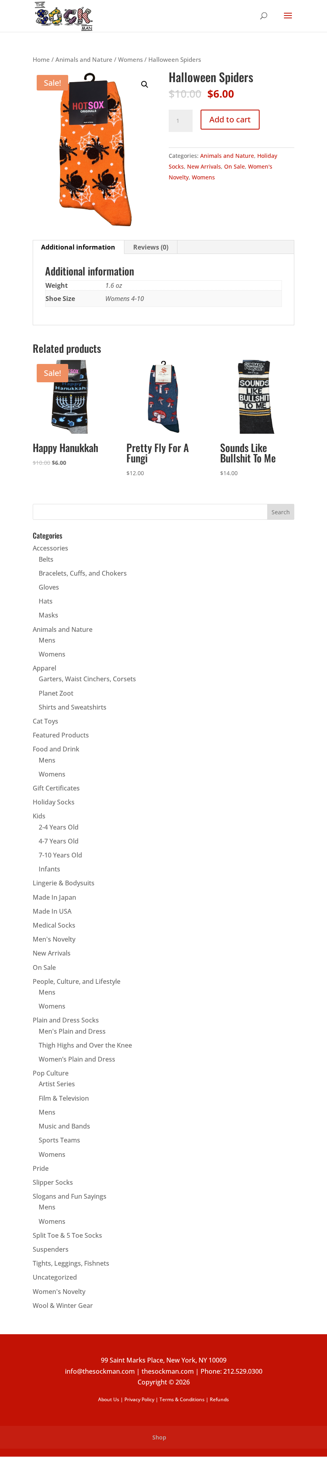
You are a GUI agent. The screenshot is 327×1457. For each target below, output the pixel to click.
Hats (46, 601)
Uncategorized (55, 1277)
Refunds (219, 1399)
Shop (159, 1437)
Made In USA (52, 911)
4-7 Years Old (59, 841)
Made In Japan (54, 897)
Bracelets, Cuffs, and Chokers (83, 573)
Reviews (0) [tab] (150, 247)
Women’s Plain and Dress (77, 1059)
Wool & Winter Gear (63, 1305)
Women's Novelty (59, 1291)
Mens (47, 640)
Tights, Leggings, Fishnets (71, 1263)
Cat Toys (45, 721)
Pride (41, 1168)
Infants (49, 869)
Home (41, 59)
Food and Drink (56, 749)
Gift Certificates (56, 788)
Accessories (50, 548)
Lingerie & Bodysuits (64, 883)
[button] (145, 84)
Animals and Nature (83, 59)
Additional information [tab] (78, 247)
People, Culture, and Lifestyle (76, 981)
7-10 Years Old (60, 855)
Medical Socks (54, 925)
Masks (48, 615)
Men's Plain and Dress (72, 1031)
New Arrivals (204, 166)
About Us (108, 1399)
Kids (39, 816)
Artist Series (57, 1083)
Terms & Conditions (182, 1399)
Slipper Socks (53, 1182)
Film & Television (64, 1098)
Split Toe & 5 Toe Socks (67, 1235)
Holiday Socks (54, 802)
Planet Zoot (56, 693)
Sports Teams (59, 1140)
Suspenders (51, 1249)
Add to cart (230, 119)
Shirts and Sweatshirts (72, 707)
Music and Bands (64, 1126)
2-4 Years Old (59, 827)
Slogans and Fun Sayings (69, 1196)
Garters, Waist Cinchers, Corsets (87, 678)
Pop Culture (51, 1073)
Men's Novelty (54, 939)
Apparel (44, 668)
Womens (130, 59)
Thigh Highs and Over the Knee (85, 1045)
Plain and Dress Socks (66, 1020)
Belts (46, 559)
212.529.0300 (242, 1371)
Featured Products (61, 735)
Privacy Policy (139, 1399)
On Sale (234, 166)
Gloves (49, 587)
